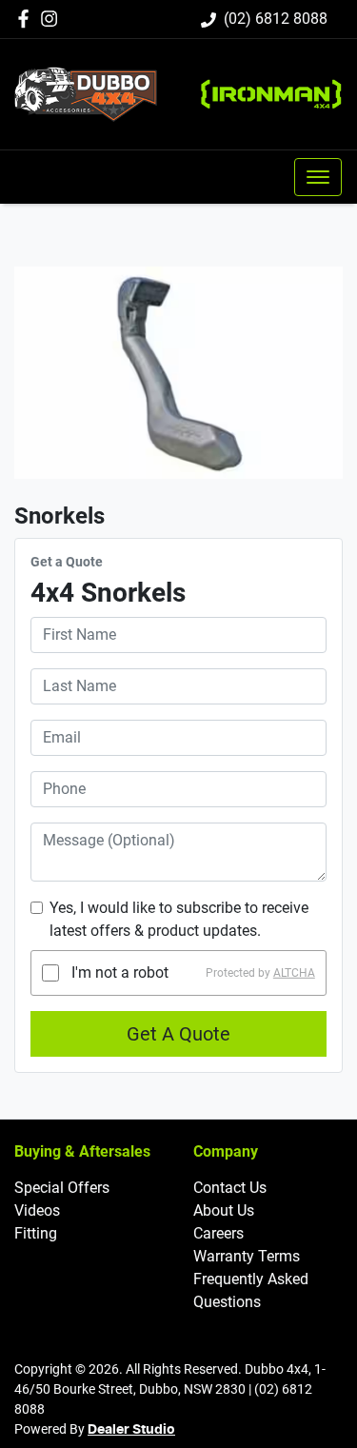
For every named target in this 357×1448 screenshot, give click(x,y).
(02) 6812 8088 (275, 19)
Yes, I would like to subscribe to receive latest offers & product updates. (179, 919)
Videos (37, 1210)
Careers (218, 1233)
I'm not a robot (120, 972)
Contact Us (230, 1188)
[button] (318, 177)
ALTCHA (294, 973)
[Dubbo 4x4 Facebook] (27, 19)
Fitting (35, 1233)
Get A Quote (178, 1033)
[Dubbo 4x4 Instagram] (53, 19)
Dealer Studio (131, 1430)
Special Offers (61, 1188)
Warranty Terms (246, 1256)
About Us (223, 1210)
